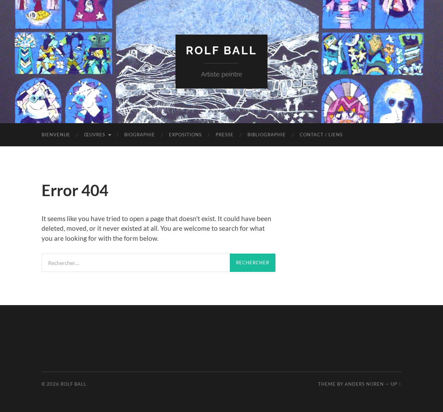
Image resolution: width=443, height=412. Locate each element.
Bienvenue (56, 134)
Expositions (185, 134)
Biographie (139, 134)
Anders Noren (364, 384)
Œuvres (94, 134)
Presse (225, 134)
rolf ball (221, 50)
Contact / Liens (321, 134)
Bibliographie (266, 134)
